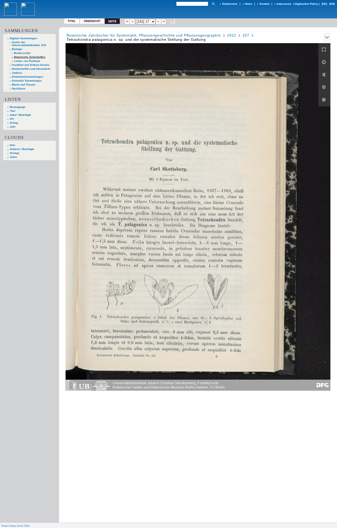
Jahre (13, 156)
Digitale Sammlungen (23, 38)
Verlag (14, 122)
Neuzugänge (18, 106)
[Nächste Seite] (158, 21)
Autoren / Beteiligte (22, 149)
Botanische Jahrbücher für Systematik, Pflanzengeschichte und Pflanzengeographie (144, 35)
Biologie (17, 49)
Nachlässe (19, 88)
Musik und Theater (24, 84)
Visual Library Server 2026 (15, 525)
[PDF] (324, 87)
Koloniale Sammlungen (27, 80)
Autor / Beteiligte (20, 114)
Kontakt (264, 3)
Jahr (13, 126)
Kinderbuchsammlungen (27, 76)
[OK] (213, 4)
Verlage (14, 153)
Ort (12, 118)
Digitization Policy (306, 3)
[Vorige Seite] (132, 21)
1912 (231, 35)
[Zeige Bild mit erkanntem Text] (172, 21)
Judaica (17, 72)
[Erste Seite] (127, 21)
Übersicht (92, 21)
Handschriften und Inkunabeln (31, 68)
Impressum (284, 3)
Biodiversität (22, 53)
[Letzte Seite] (163, 21)
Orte (12, 145)
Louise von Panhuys (27, 60)
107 (245, 35)
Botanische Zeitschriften (29, 57)
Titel (72, 21)
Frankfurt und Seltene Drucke (30, 64)
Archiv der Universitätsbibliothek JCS (29, 44)
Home (248, 3)
